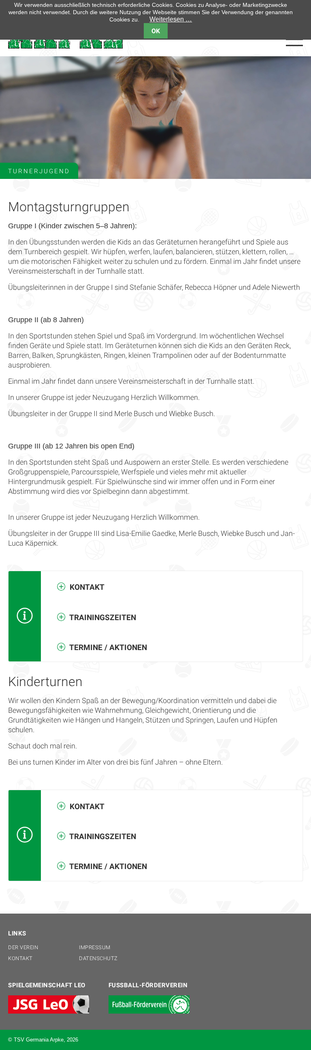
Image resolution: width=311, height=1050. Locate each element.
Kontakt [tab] (86, 587)
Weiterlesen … (170, 19)
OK (155, 31)
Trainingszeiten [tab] (102, 617)
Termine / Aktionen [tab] (107, 647)
